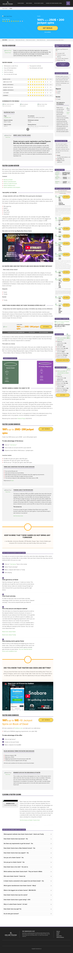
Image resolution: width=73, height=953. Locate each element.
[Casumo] (57, 228)
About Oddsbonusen (9, 185)
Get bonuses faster (63, 64)
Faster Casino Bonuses (20, 39)
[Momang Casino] (57, 244)
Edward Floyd (22, 418)
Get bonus (47, 28)
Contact (57, 932)
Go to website (48, 32)
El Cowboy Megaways (45, 366)
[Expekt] (57, 279)
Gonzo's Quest (10, 368)
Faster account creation (30, 39)
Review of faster (8, 179)
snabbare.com (7, 117)
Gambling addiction (60, 937)
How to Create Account (10, 183)
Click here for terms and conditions (64, 268)
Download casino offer (62, 360)
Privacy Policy (59, 935)
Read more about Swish (9, 631)
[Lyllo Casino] (57, 219)
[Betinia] (57, 297)
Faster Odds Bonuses (41, 39)
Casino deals (4, 8)
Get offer (62, 395)
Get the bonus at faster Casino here (30, 820)
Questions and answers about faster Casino (55, 39)
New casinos (29, 3)
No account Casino (38, 3)
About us (58, 931)
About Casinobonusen (10, 181)
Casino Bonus (21, 3)
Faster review (11, 39)
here (70, 293)
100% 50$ (63, 373)
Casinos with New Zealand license (54, 3)
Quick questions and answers (12, 187)
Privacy (57, 934)
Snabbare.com (18, 728)
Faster (12, 480)
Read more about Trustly (9, 635)
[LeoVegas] (57, 196)
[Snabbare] (57, 304)
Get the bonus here (18, 516)
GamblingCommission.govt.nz (61, 191)
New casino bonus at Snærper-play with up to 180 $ (62, 325)
